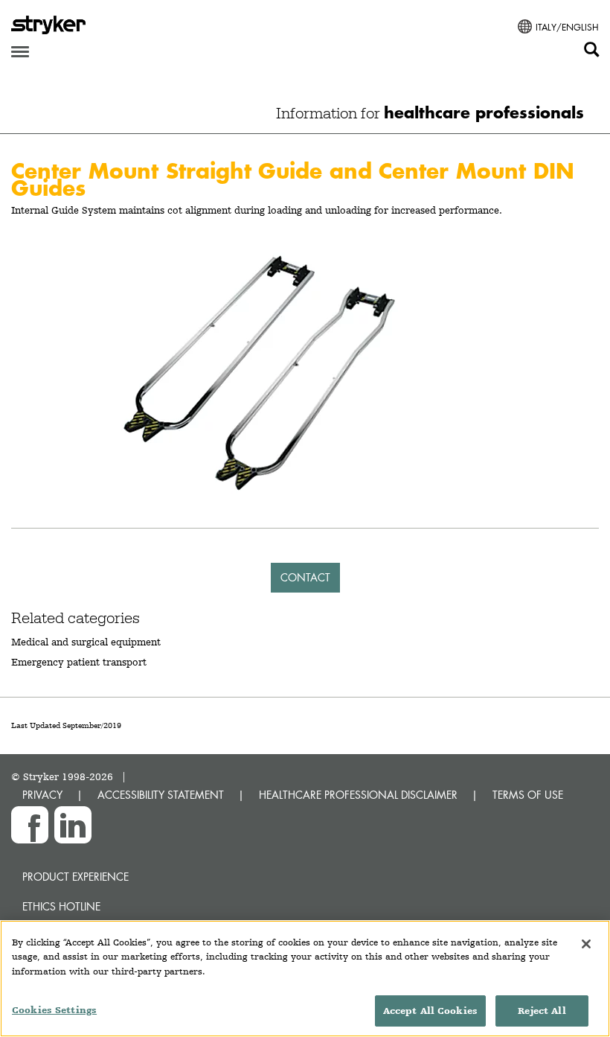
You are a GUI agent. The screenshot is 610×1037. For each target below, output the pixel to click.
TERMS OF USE (527, 795)
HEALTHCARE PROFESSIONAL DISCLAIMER (358, 795)
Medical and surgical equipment (86, 642)
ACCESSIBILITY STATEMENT (160, 795)
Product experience (75, 877)
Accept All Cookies (430, 1010)
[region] (305, 978)
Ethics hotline (61, 906)
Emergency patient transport (79, 662)
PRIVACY (42, 795)
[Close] (586, 944)
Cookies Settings (54, 1009)
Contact (305, 577)
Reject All (541, 1010)
